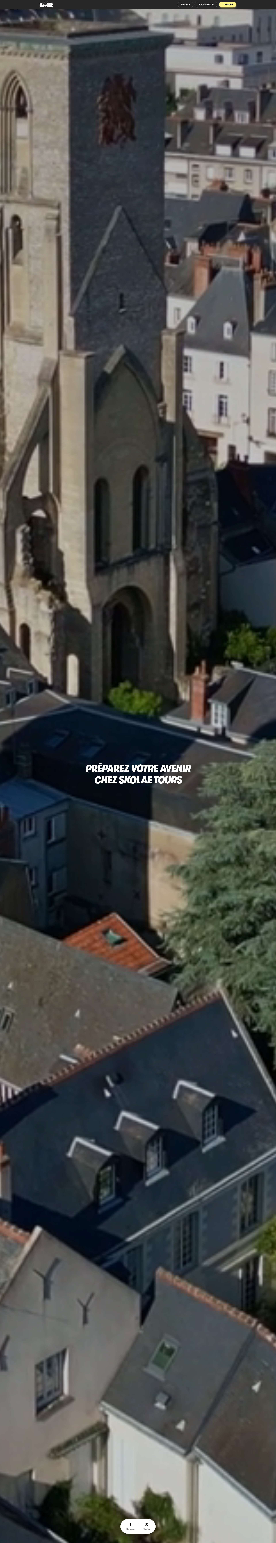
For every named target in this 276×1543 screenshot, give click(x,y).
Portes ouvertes (206, 4)
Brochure (185, 4)
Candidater (228, 4)
